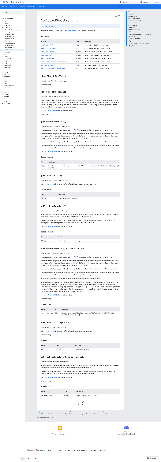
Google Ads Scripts (59, 16)
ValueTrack (77, 130)
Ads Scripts (18, 2)
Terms (29, 458)
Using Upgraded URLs (74, 31)
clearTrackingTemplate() (48, 48)
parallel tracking (50, 184)
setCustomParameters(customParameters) (54, 62)
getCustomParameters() (48, 51)
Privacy (35, 458)
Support (41, 7)
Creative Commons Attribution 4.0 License (87, 412)
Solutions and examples (27, 7)
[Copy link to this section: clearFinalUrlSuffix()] (68, 76)
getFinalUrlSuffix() (46, 55)
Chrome (59, 450)
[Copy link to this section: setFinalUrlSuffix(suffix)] (72, 323)
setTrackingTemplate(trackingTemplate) (53, 68)
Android (50, 450)
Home (42, 16)
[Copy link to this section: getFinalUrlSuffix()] (65, 176)
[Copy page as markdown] (77, 20)
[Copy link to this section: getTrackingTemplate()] (68, 206)
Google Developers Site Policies (67, 414)
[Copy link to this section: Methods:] (51, 36)
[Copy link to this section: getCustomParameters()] (68, 122)
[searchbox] (12, 12)
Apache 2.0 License (42, 414)
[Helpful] (116, 16)
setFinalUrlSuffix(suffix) (48, 65)
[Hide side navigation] (22, 459)
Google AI (94, 450)
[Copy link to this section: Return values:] (54, 157)
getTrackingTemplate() (48, 58)
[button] (12, 21)
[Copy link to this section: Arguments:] (52, 304)
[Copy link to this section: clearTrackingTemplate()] (70, 92)
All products (103, 450)
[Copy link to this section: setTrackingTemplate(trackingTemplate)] (87, 357)
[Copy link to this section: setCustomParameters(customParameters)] (87, 249)
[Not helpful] (119, 16)
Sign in (157, 2)
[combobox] (128, 2)
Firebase (67, 450)
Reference (13, 7)
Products (48, 16)
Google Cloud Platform (80, 450)
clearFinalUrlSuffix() (47, 45)
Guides (4, 7)
